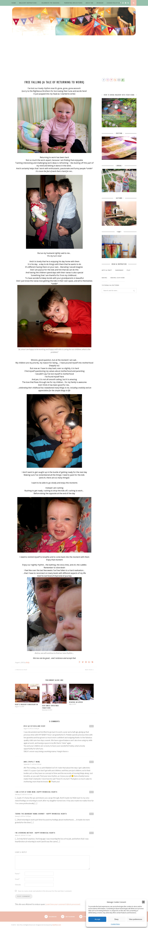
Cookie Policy (115, 924)
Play (128, 270)
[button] (143, 902)
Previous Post (21, 669)
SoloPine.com (56, 925)
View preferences (135, 919)
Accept (97, 919)
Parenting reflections (73, 3)
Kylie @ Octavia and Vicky (34, 726)
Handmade (119, 270)
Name (17, 874)
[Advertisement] (74, 60)
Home (14, 3)
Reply (91, 726)
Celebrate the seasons (50, 3)
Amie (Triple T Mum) (32, 762)
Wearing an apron (76, 702)
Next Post (89, 669)
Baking (104, 278)
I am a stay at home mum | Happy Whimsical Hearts (36, 792)
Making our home (118, 278)
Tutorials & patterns (110, 285)
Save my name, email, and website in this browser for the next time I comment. (45, 891)
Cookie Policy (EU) (114, 3)
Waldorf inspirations (28, 3)
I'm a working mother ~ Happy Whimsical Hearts (35, 833)
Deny (116, 919)
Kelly (27, 662)
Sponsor (100, 3)
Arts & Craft (107, 270)
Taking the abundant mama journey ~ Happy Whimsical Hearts (41, 814)
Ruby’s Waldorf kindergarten (26, 704)
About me (89, 3)
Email (17, 879)
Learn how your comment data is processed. (63, 904)
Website (18, 885)
